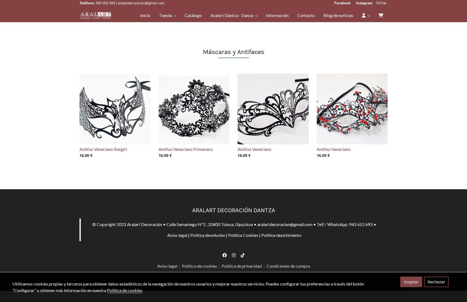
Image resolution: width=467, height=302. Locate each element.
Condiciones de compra (288, 265)
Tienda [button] (166, 15)
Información (277, 15)
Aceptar (411, 281)
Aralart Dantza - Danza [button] (232, 15)
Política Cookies (243, 235)
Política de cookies (200, 265)
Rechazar (436, 281)
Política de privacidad (242, 265)
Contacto (306, 15)
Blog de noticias (338, 15)
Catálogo (193, 15)
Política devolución (207, 235)
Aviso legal (177, 235)
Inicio (145, 15)
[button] (366, 15)
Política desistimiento (281, 235)
